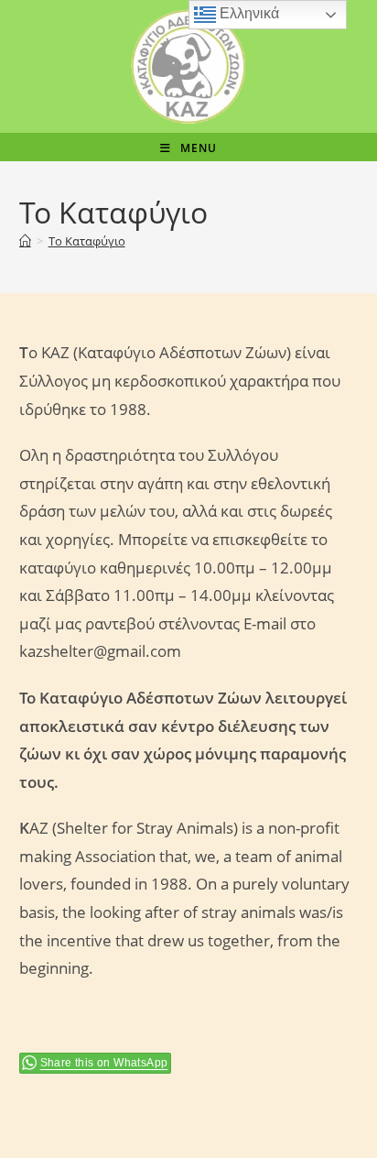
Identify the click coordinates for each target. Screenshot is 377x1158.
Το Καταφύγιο (86, 241)
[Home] (25, 241)
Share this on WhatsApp (104, 1062)
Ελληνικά (247, 13)
